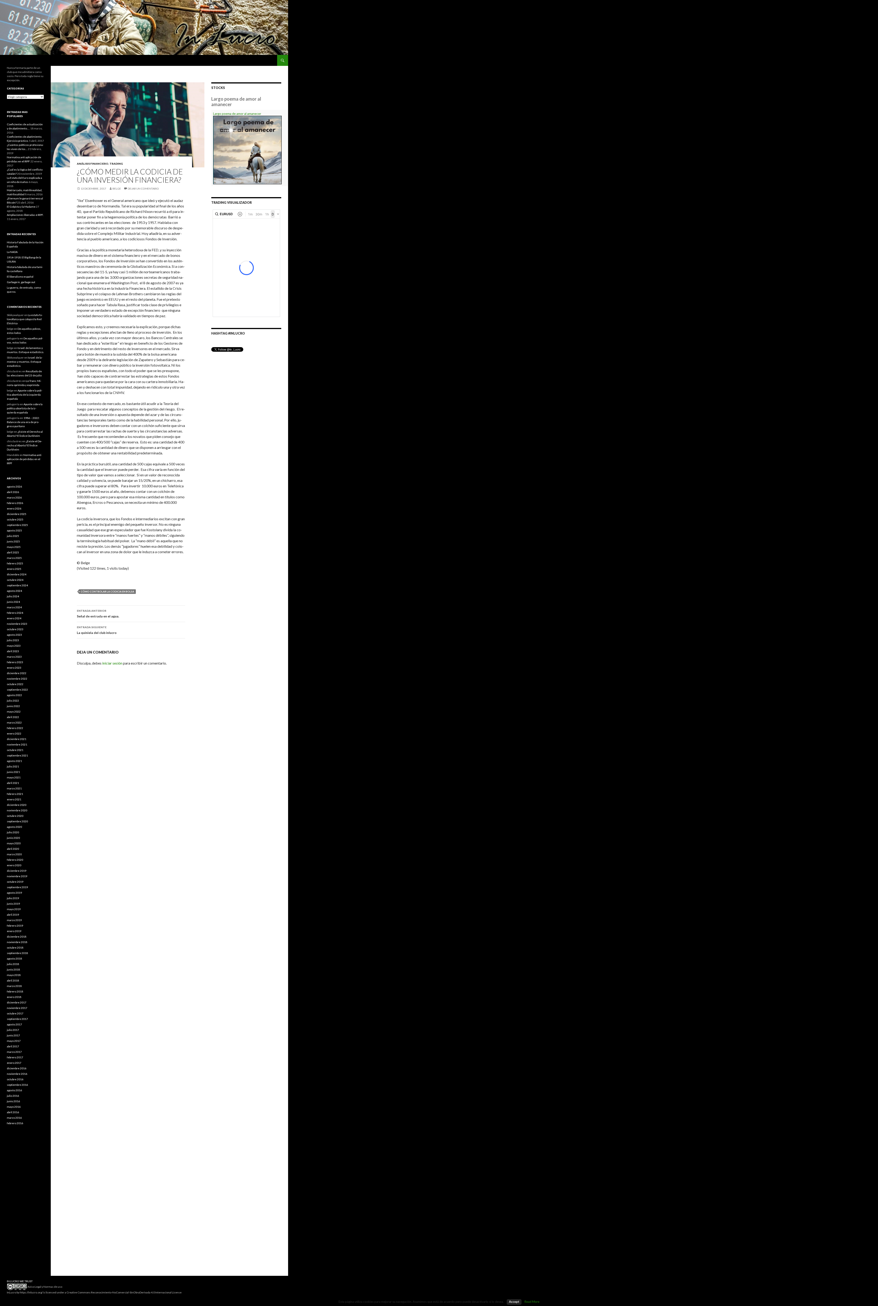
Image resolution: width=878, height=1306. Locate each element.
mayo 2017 (14, 1041)
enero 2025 (14, 569)
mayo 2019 (14, 909)
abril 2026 (13, 492)
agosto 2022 (14, 695)
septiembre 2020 (17, 821)
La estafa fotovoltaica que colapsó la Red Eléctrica (25, 319)
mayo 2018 (14, 975)
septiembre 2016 (17, 1084)
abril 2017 (13, 1046)
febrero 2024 (15, 612)
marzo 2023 (14, 656)
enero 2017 (14, 1063)
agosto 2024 (14, 591)
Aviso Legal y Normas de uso (44, 1286)
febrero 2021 (15, 794)
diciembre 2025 (16, 514)
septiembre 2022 (17, 689)
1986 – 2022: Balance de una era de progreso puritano (23, 422)
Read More (532, 1301)
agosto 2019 (14, 892)
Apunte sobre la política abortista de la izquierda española (24, 394)
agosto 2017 (14, 1024)
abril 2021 (13, 783)
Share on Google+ (104, 577)
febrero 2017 (15, 1057)
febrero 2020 (15, 859)
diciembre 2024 (16, 574)
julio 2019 (13, 898)
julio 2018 (13, 964)
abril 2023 (13, 651)
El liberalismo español (20, 276)
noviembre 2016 (17, 1073)
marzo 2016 (14, 1117)
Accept (514, 1301)
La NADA (12, 252)
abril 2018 (13, 980)
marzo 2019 (14, 920)
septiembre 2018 (17, 953)
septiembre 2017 (17, 1019)
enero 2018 (14, 997)
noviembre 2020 (17, 810)
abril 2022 (13, 717)
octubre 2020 (15, 816)
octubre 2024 (15, 580)
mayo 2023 (14, 645)
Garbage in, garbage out (21, 282)
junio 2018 (13, 969)
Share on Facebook (93, 577)
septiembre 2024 (17, 585)
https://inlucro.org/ (31, 1292)
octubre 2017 (15, 1013)
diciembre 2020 (16, 805)
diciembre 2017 (16, 1002)
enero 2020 (14, 865)
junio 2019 (13, 903)
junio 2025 (13, 541)
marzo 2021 (14, 788)
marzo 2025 (14, 558)
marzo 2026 (14, 497)
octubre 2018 (15, 947)
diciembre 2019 (16, 870)
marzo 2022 (14, 722)
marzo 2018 (14, 986)
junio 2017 (13, 1035)
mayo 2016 (14, 1106)
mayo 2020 (14, 843)
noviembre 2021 (17, 744)
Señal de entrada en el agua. (98, 613)
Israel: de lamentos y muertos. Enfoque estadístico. (25, 361)
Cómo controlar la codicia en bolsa (107, 591)
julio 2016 (13, 1095)
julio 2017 (13, 1030)
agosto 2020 (14, 827)
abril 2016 (13, 1112)
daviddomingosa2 (82, 577)
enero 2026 (14, 508)
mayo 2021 (14, 777)
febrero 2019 (15, 925)
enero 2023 (14, 667)
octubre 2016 (15, 1079)
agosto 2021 (14, 761)
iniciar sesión (112, 663)
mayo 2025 (14, 547)
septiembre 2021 (17, 755)
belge (116, 188)
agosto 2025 (14, 530)
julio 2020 (13, 832)
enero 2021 (14, 799)
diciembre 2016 (16, 1068)
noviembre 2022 (17, 678)
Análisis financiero (92, 163)
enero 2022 (14, 733)
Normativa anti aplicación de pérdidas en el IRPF (24, 459)
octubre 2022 (15, 684)
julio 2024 (13, 596)
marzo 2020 (14, 854)
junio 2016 (13, 1101)
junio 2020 (13, 837)
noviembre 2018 (17, 942)
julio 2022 (13, 700)
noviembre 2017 (17, 1008)
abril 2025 (13, 552)
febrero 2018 (15, 991)
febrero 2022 (15, 728)
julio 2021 (13, 766)
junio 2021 (13, 772)
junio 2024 (13, 601)
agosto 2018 (14, 958)
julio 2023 (13, 640)
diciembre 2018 (16, 936)
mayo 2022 (14, 711)
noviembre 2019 (17, 876)
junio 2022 (13, 706)
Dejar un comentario (143, 188)
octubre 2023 (15, 629)
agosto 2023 (14, 634)
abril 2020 (13, 848)
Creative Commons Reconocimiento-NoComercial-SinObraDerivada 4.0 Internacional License (124, 1292)
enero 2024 (14, 618)
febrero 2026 (15, 503)
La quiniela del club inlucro (97, 630)
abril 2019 (13, 914)
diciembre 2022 (16, 673)
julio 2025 (13, 536)
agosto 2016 (14, 1090)
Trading (116, 163)
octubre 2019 (15, 881)
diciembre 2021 (16, 739)
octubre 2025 (15, 519)
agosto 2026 (14, 486)
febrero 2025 (15, 563)
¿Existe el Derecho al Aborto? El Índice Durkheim (24, 445)
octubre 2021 (15, 750)
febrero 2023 (15, 662)
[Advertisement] (25, 1205)
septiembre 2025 (17, 525)
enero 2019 (14, 931)
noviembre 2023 (17, 623)
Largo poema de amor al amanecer (237, 113)
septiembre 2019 (17, 887)
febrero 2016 (15, 1123)
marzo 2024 (14, 607)
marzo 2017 (14, 1052)
